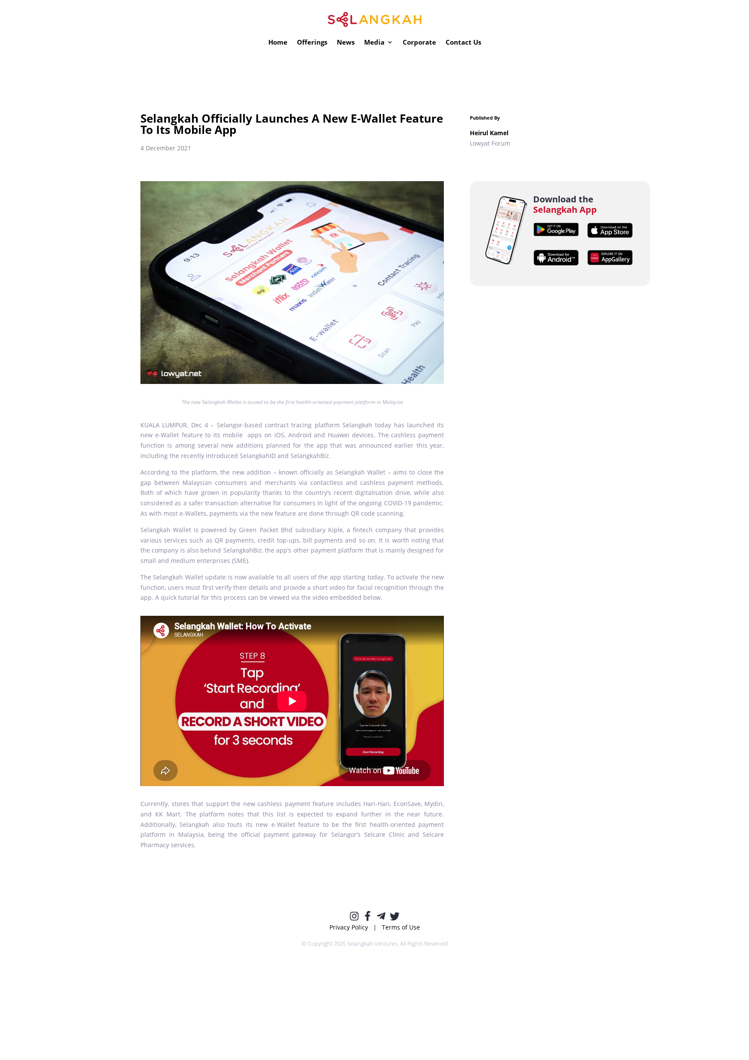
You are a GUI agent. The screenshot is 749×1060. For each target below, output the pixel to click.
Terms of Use (401, 927)
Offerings (312, 42)
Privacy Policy (348, 927)
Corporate (419, 42)
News (346, 42)
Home (277, 42)
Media (374, 42)
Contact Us (463, 42)
